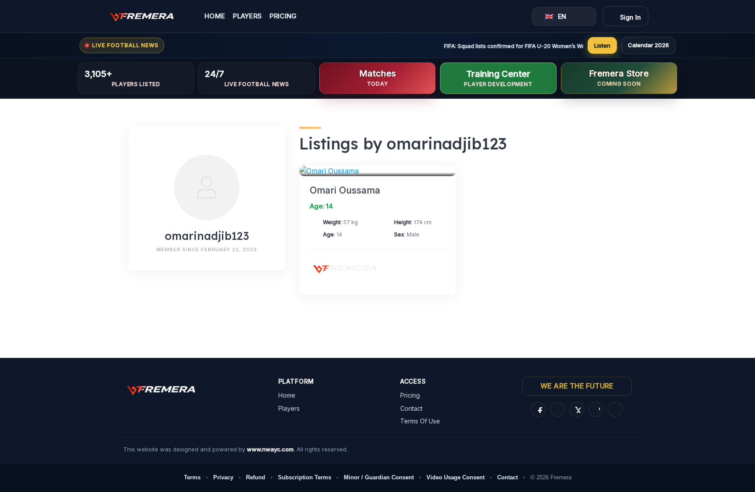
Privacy (223, 477)
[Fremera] (351, 268)
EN (562, 16)
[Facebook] (538, 409)
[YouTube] (615, 409)
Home (214, 16)
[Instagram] (557, 409)
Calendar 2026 (648, 45)
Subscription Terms (304, 477)
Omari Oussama (345, 190)
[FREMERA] (148, 16)
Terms (192, 477)
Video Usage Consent (455, 477)
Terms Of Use (420, 421)
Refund (255, 477)
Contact (411, 408)
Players (247, 16)
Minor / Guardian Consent (379, 477)
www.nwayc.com (270, 449)
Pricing (283, 16)
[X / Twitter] (576, 409)
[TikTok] (596, 409)
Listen (602, 45)
